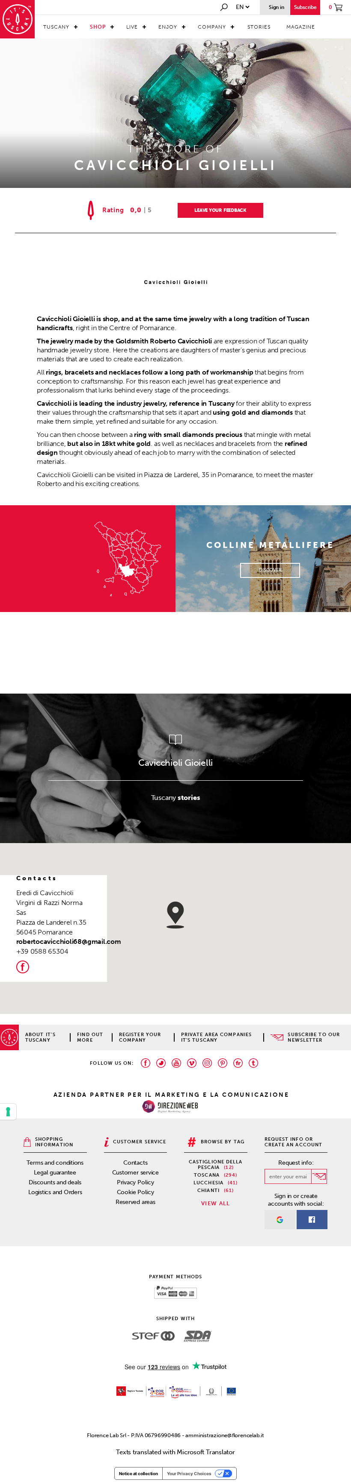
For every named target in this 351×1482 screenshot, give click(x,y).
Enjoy (167, 27)
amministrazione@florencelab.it (224, 1435)
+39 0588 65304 (42, 951)
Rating (113, 210)
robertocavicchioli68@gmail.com (68, 941)
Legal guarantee (55, 1172)
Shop (98, 27)
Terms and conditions (55, 1162)
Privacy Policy (135, 1182)
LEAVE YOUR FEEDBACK (220, 210)
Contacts (135, 1162)
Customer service (135, 1172)
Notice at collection (138, 1473)
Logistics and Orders (55, 1192)
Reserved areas (135, 1202)
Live (132, 27)
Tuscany (56, 27)
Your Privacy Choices (189, 1473)
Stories (259, 27)
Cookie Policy (135, 1192)
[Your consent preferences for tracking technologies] (8, 1112)
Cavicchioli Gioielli (175, 762)
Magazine (300, 27)
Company (212, 27)
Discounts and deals (55, 1182)
